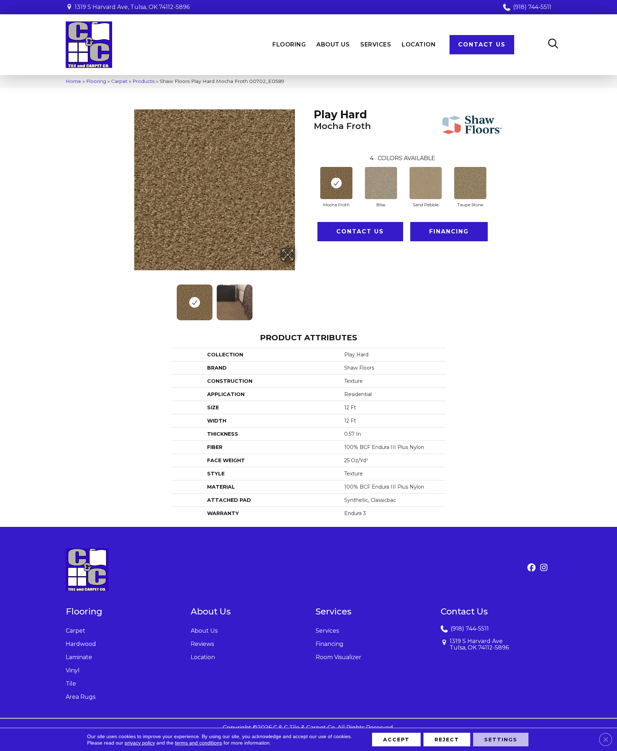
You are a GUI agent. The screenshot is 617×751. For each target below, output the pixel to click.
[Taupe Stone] (470, 183)
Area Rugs (80, 696)
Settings (500, 739)
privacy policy (140, 743)
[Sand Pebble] (425, 183)
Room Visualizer (338, 657)
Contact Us (360, 231)
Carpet (119, 81)
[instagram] (544, 568)
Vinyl (73, 670)
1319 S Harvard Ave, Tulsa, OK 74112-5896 (132, 7)
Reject (447, 739)
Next (299, 298)
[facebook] (531, 568)
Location (203, 657)
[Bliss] (381, 183)
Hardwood (81, 644)
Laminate (79, 657)
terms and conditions (198, 743)
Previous (129, 298)
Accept (396, 739)
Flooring (96, 81)
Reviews (202, 644)
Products (143, 81)
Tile (71, 683)
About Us (204, 630)
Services (327, 630)
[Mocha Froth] (336, 183)
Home (73, 81)
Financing (449, 231)
